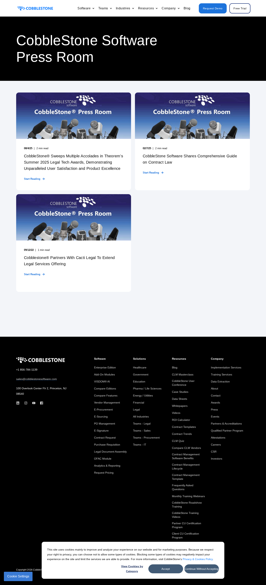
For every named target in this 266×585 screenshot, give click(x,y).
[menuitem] (93, 8)
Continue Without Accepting (201, 568)
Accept (165, 568)
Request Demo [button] (213, 8)
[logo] (40, 360)
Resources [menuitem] (179, 358)
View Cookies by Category (132, 569)
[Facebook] (40, 403)
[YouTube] (34, 403)
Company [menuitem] (217, 358)
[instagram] (26, 403)
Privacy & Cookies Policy (198, 559)
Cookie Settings (18, 576)
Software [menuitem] (100, 358)
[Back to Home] (35, 8)
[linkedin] (19, 403)
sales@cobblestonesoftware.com (36, 379)
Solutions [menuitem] (139, 358)
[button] (254, 573)
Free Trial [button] (239, 8)
